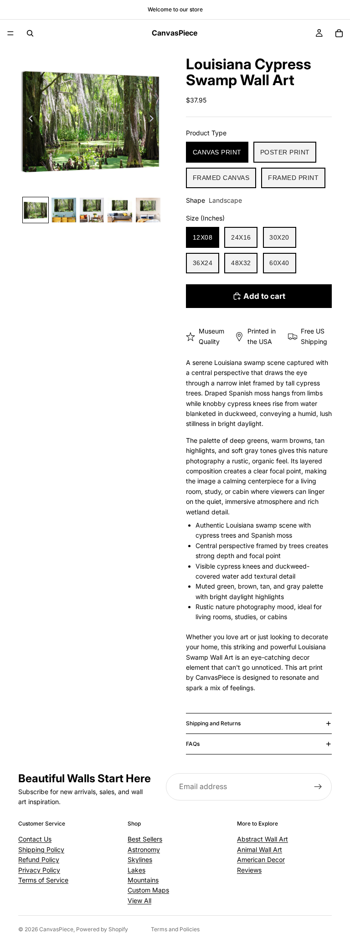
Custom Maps (148, 890)
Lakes (136, 870)
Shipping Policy (41, 849)
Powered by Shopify (102, 929)
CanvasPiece (56, 929)
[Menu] (10, 33)
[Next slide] (154, 120)
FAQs (193, 743)
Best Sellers (145, 839)
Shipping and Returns (213, 723)
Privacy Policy (39, 870)
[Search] (30, 33)
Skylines (140, 859)
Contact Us (34, 839)
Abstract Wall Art (262, 839)
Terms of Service (43, 880)
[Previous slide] (28, 120)
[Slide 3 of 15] (92, 210)
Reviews (249, 870)
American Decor (261, 859)
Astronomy (144, 849)
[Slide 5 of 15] (148, 210)
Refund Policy (38, 859)
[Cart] (339, 33)
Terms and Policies (175, 929)
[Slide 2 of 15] (63, 210)
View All (139, 900)
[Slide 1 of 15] (35, 210)
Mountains (143, 880)
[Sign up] (318, 786)
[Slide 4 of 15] (120, 210)
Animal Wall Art (259, 849)
